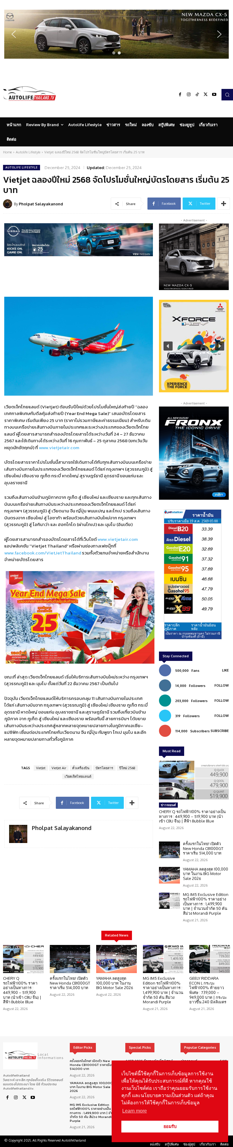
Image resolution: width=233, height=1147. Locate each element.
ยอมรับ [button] (170, 1126)
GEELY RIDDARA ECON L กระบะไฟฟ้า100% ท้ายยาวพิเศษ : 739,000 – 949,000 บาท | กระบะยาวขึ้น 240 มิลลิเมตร (208, 990)
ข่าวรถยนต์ (168, 805)
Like (225, 670)
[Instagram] (188, 94)
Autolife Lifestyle (28, 152)
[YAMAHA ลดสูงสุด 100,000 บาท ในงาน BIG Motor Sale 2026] (169, 875)
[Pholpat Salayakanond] (8, 203)
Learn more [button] (134, 1110)
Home (7, 152)
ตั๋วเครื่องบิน (80, 768)
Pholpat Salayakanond (41, 203)
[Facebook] (180, 94)
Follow (221, 685)
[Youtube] (214, 94)
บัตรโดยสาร (104, 768)
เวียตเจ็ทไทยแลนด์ (78, 776)
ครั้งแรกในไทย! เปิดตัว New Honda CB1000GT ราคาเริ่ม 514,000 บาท (203, 848)
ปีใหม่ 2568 (127, 768)
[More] (223, 204)
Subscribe (220, 731)
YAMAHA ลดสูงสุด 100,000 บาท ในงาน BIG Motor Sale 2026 (205, 874)
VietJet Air (59, 768)
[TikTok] (197, 94)
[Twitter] (205, 94)
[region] (116, 34)
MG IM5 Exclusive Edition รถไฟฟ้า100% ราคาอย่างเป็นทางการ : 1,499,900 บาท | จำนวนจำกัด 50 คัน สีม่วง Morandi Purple (205, 904)
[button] (116, 34)
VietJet (41, 768)
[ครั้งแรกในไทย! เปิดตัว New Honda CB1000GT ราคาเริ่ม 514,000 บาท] (169, 849)
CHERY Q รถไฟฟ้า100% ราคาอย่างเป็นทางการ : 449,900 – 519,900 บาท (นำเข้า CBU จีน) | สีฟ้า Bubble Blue (192, 816)
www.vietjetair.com (59, 447)
